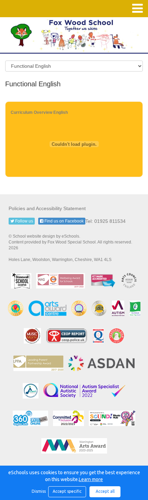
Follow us (23, 221)
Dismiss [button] (38, 491)
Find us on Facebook (63, 221)
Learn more (91, 479)
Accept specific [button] (67, 491)
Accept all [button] (105, 491)
